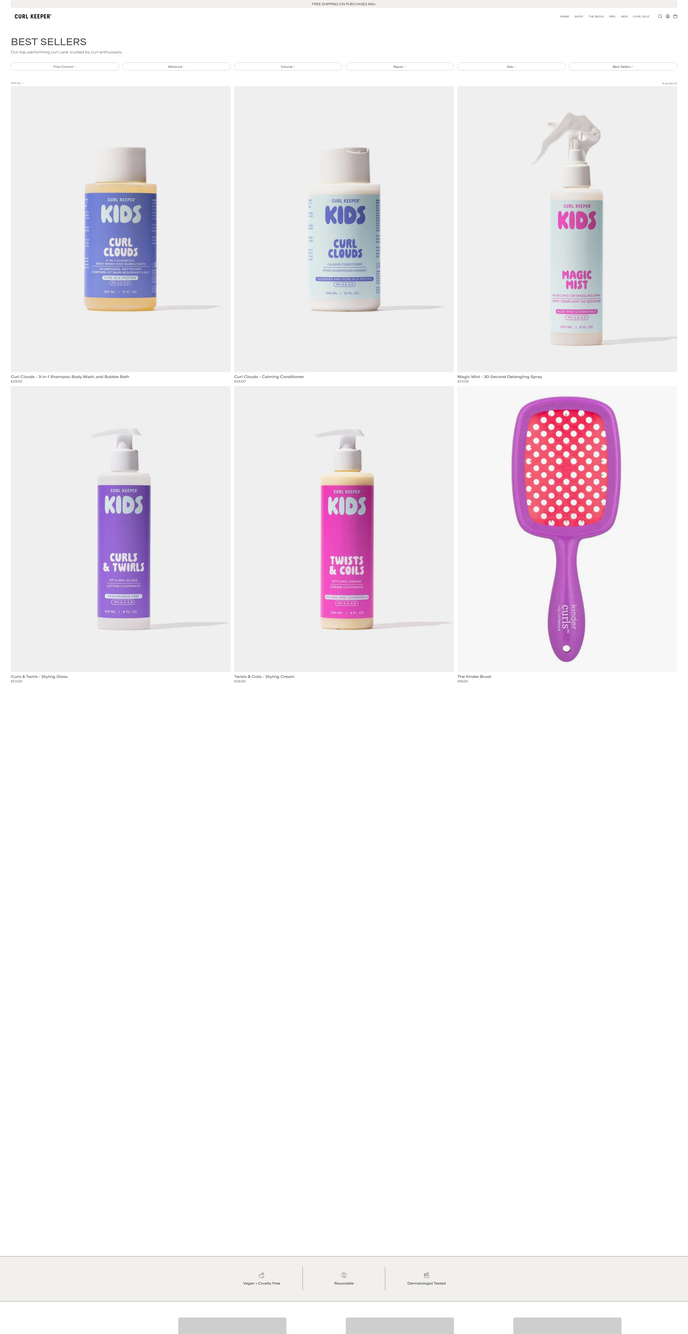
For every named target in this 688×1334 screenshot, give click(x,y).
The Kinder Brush (474, 676)
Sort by (15, 83)
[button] (641, 16)
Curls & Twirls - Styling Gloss (39, 676)
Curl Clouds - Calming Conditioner (269, 376)
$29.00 (16, 381)
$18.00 (462, 681)
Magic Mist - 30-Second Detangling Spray (499, 376)
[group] (344, 4)
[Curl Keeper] (33, 16)
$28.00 (240, 381)
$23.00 (463, 381)
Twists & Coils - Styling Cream (264, 676)
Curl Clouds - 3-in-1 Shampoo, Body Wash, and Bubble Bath (70, 376)
